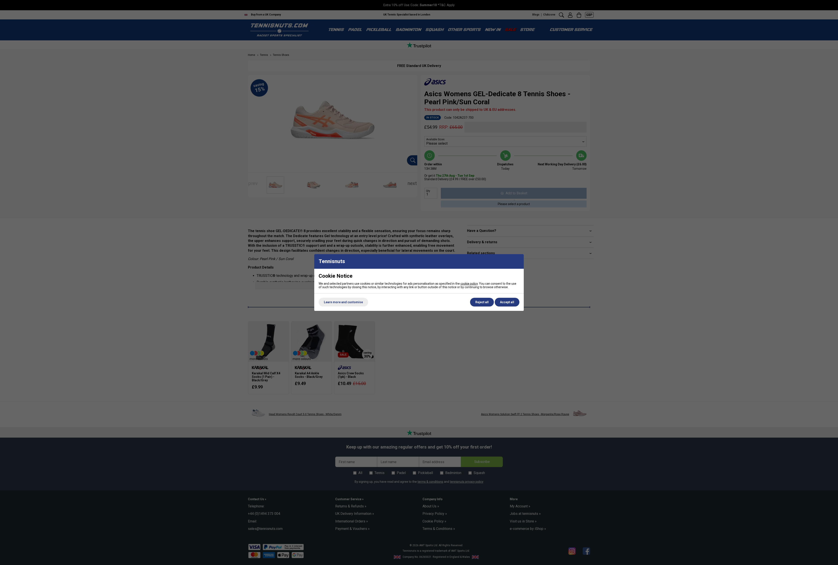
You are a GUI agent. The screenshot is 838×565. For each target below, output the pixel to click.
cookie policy (469, 283)
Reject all (482, 302)
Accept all (507, 302)
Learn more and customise (343, 302)
